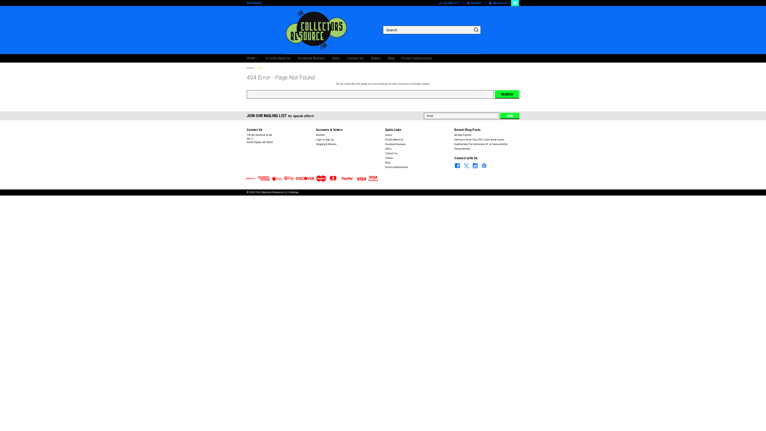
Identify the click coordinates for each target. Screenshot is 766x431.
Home (251, 58)
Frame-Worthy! (462, 148)
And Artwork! (254, 3)
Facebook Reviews (311, 58)
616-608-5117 (451, 3)
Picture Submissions (416, 58)
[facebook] (457, 165)
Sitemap (293, 192)
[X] (466, 165)
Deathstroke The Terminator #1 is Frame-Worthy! (481, 144)
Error (260, 68)
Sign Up (329, 139)
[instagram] (475, 165)
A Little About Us (278, 58)
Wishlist (476, 3)
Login (319, 139)
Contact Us (355, 58)
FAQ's (336, 58)
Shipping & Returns (326, 144)
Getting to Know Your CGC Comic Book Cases (479, 139)
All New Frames (462, 135)
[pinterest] (484, 165)
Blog (391, 58)
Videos (376, 58)
